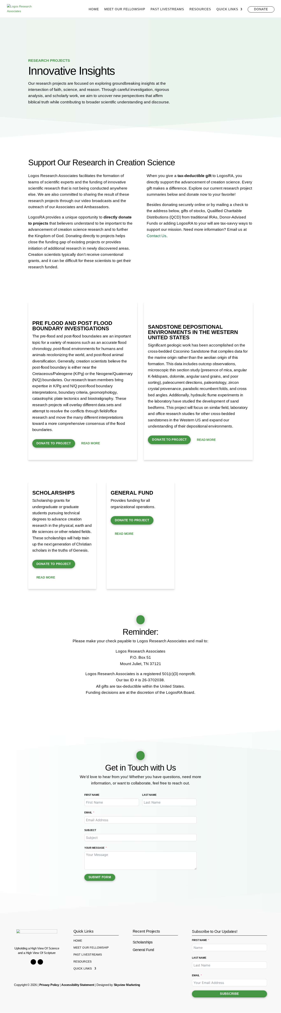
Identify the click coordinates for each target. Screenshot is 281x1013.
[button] (33, 962)
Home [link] (94, 9)
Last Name (149, 794)
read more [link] (90, 443)
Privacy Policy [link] (49, 985)
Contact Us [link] (156, 236)
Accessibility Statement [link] (77, 985)
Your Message (94, 847)
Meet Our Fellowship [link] (124, 9)
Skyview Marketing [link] (127, 985)
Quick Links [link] (227, 9)
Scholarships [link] (53, 493)
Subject (90, 830)
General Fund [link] (132, 493)
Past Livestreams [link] (167, 9)
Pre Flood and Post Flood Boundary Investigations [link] (72, 326)
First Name (91, 794)
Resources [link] (200, 9)
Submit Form (99, 877)
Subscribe (229, 993)
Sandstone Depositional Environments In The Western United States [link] (193, 332)
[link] (20, 8)
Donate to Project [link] (53, 443)
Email (88, 812)
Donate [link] (261, 9)
